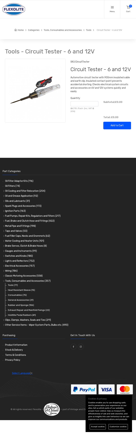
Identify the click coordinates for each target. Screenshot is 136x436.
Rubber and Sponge (21, 305)
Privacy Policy (12, 360)
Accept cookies (98, 427)
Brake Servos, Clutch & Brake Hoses (26, 245)
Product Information (16, 345)
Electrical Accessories (20, 265)
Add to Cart (117, 125)
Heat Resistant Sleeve (21, 290)
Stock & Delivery (14, 350)
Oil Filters (12, 186)
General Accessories (21, 300)
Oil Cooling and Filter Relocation (25, 191)
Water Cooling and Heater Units (24, 241)
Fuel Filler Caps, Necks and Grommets (27, 236)
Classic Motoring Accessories (24, 275)
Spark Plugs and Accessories (23, 206)
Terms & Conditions (15, 355)
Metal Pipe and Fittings (20, 226)
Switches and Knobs (19, 256)
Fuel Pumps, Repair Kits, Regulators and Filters (33, 216)
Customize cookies (118, 427)
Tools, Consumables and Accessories (28, 281)
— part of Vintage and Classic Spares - (80, 409)
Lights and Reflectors (19, 261)
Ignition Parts (15, 211)
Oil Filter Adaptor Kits (19, 181)
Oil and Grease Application (21, 196)
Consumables (17, 295)
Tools (13, 285)
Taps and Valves (16, 231)
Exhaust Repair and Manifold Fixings (29, 310)
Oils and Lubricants (17, 201)
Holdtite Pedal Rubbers (22, 315)
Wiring (11, 270)
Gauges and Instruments (21, 251)
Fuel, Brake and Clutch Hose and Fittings (30, 220)
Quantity (75, 98)
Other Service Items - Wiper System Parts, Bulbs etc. (36, 325)
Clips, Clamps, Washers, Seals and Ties (28, 320)
